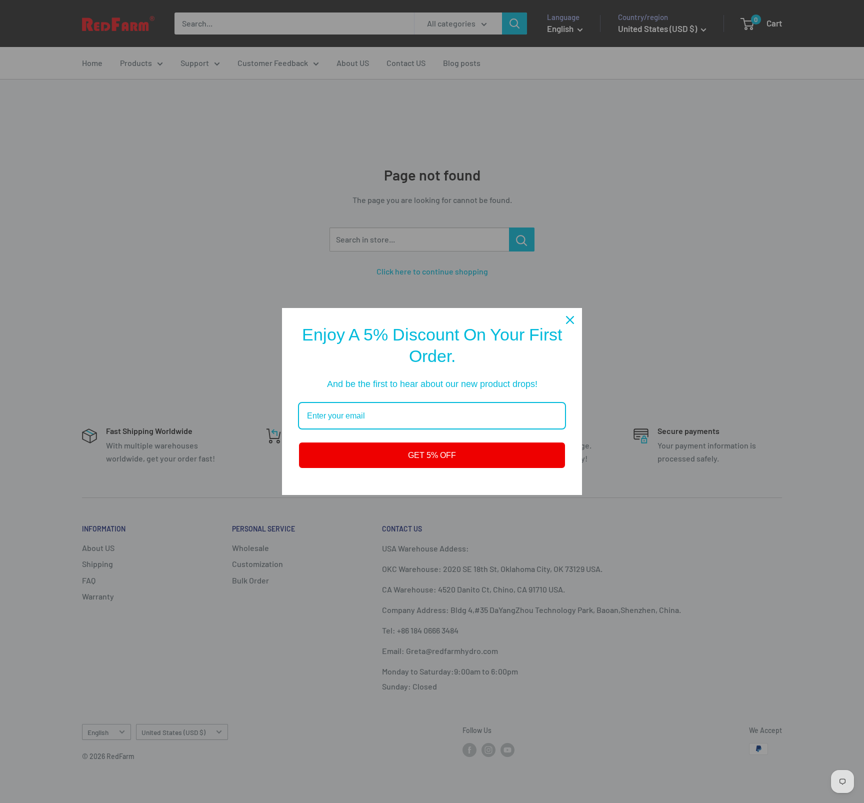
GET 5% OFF (432, 455)
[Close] (570, 320)
